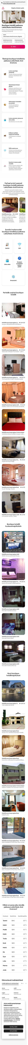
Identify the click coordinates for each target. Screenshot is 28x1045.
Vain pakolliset (13, 1031)
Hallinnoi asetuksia (13, 1035)
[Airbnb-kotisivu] (3, 8)
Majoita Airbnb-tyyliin (17, 8)
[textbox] (7, 42)
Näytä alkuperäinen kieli (9, 3)
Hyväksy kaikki (13, 1027)
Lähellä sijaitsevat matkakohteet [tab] (10, 983)
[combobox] (13, 36)
